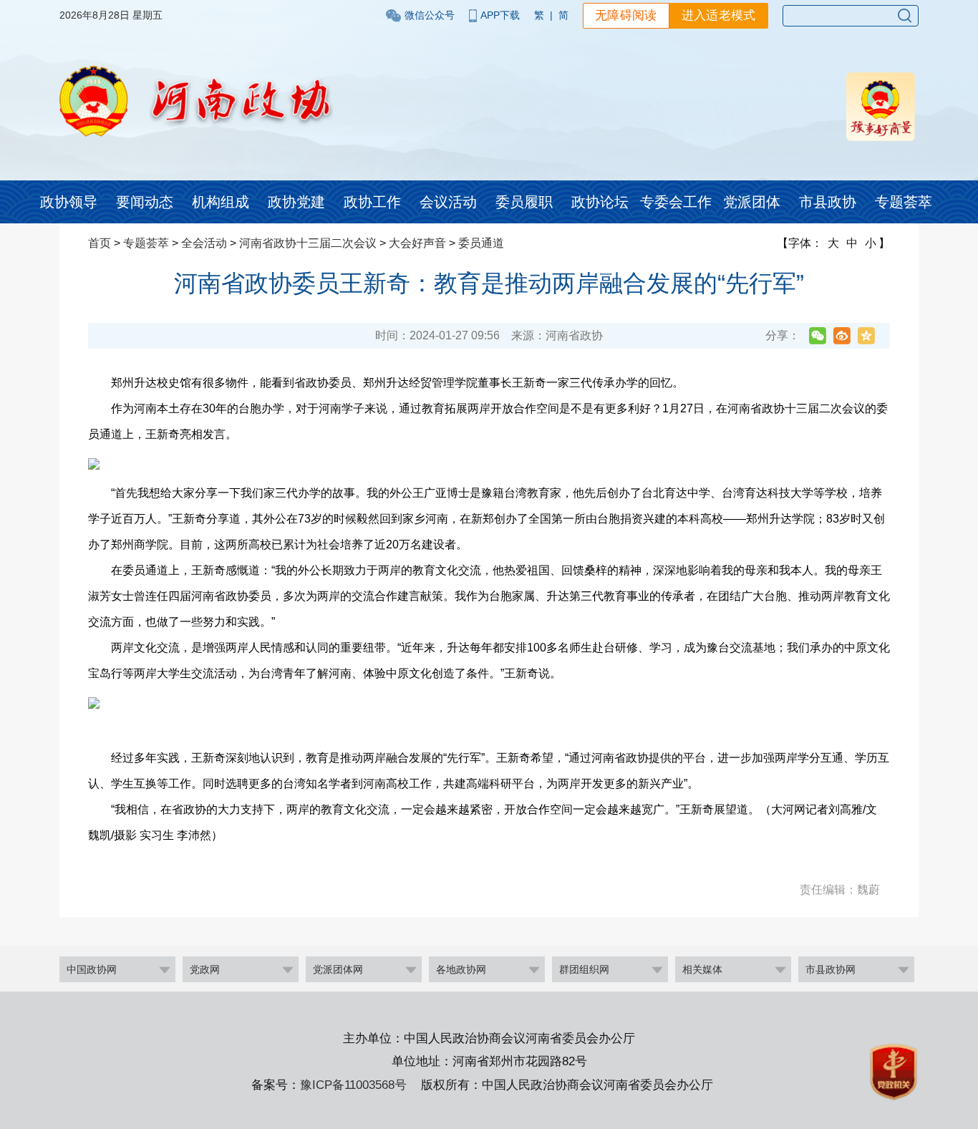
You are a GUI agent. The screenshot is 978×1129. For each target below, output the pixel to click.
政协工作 (372, 202)
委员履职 (524, 202)
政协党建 (296, 202)
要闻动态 (144, 202)
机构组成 (220, 202)
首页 (99, 243)
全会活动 (204, 243)
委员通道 (481, 243)
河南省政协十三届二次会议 (308, 243)
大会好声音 (417, 243)
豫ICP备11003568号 (353, 1085)
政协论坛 (600, 202)
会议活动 (448, 202)
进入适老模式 (719, 15)
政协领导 (68, 202)
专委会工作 (676, 202)
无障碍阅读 (626, 15)
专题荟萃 (903, 202)
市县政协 (827, 202)
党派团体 (751, 202)
